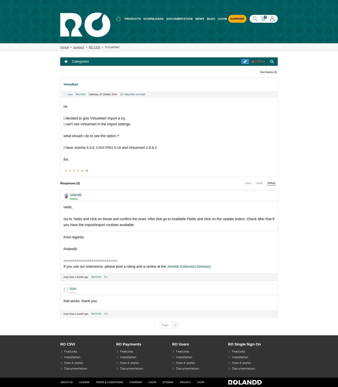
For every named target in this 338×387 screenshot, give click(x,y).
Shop (200, 382)
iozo (70, 94)
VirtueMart (71, 84)
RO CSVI (80, 94)
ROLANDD (245, 382)
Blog (211, 19)
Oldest (271, 183)
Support (237, 19)
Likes (248, 183)
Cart (264, 19)
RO (85, 25)
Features (70, 351)
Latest (259, 183)
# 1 (106, 277)
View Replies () (268, 72)
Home (118, 19)
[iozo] (65, 94)
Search (254, 19)
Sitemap (168, 382)
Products (133, 19)
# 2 (106, 314)
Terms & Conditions (109, 382)
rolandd (76, 195)
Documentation (179, 19)
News (199, 19)
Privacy (185, 382)
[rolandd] (66, 196)
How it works (73, 363)
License (84, 382)
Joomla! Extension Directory (189, 267)
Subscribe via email (134, 94)
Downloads (153, 19)
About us (66, 382)
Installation (72, 357)
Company (135, 382)
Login (222, 19)
